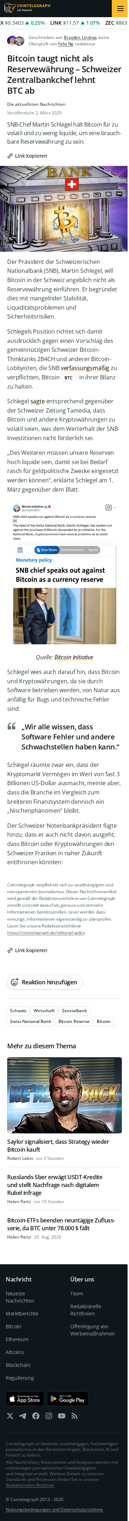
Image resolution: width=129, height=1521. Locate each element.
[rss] (74, 1417)
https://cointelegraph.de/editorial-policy (46, 933)
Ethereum (17, 1339)
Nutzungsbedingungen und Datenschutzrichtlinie (54, 1509)
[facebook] (36, 1417)
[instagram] (48, 1417)
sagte (37, 401)
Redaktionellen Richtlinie (30, 1485)
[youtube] (61, 1417)
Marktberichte (22, 1313)
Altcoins (15, 1352)
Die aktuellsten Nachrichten (36, 104)
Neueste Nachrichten (20, 1297)
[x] (10, 1417)
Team (76, 1293)
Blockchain (18, 1365)
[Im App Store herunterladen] (25, 1399)
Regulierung (20, 1377)
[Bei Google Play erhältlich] (68, 1399)
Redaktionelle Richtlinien (85, 1310)
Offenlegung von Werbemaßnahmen (92, 1330)
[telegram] (23, 1417)
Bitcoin (14, 1326)
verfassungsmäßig (85, 368)
